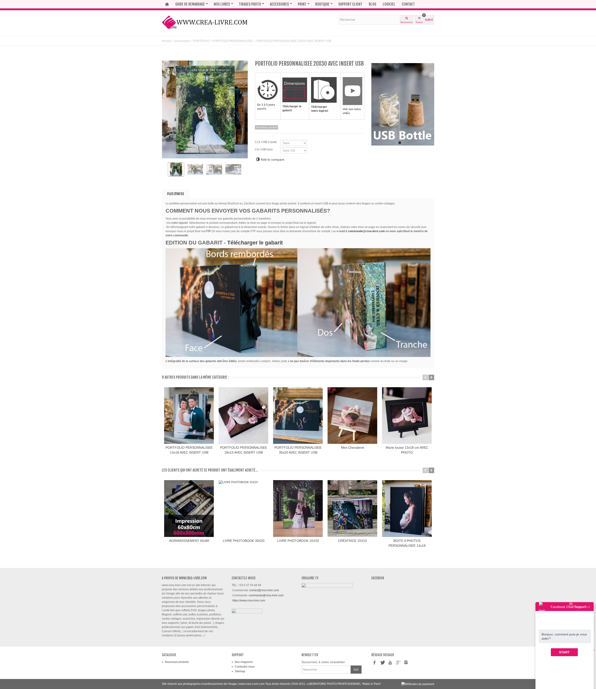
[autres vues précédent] (164, 171)
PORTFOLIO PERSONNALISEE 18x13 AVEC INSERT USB (243, 450)
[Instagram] (406, 663)
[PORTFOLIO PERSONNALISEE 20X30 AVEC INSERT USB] (176, 169)
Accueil (166, 41)
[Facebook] (374, 663)
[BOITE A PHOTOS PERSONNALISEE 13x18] (407, 508)
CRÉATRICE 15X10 (352, 541)
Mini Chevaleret (352, 447)
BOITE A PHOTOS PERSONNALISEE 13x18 (407, 543)
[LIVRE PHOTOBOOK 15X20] (298, 508)
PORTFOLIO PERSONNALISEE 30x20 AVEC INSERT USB (298, 450)
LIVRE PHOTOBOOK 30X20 (243, 541)
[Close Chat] (579, 606)
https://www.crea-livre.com (248, 600)
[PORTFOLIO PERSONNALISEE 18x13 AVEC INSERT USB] (243, 415)
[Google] (398, 663)
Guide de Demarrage (190, 4)
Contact (408, 4)
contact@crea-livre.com (264, 590)
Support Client (350, 4)
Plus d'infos (175, 194)
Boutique (322, 4)
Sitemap (238, 671)
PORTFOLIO (201, 41)
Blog (372, 4)
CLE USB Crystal (266, 142)
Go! (356, 669)
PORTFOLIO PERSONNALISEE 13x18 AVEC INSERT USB (189, 450)
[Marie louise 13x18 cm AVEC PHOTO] (407, 415)
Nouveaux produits (175, 662)
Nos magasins (242, 662)
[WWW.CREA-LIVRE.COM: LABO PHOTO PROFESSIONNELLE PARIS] (205, 21)
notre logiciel (179, 222)
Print (302, 4)
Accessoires (279, 4)
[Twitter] (382, 663)
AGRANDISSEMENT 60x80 (189, 541)
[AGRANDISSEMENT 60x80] (189, 508)
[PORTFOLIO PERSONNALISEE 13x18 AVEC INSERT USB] (189, 415)
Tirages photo (250, 4)
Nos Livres (222, 4)
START (564, 652)
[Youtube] (390, 663)
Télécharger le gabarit (255, 243)
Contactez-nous (243, 666)
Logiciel (389, 4)
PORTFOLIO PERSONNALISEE (233, 41)
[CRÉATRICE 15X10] (352, 508)
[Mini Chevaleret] (352, 415)
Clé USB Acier (264, 149)
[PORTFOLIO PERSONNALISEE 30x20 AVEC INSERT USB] (298, 415)
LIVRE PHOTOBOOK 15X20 (298, 541)
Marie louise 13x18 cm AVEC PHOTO (407, 450)
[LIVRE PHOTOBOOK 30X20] (243, 508)
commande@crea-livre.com (366, 231)
